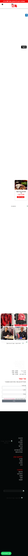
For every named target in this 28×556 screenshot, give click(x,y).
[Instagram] (11, 485)
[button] (26, 5)
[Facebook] (16, 485)
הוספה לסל (21, 197)
